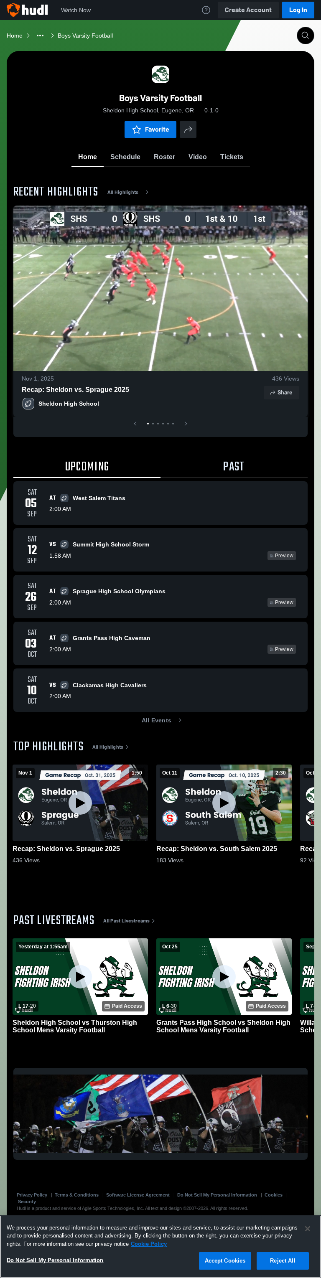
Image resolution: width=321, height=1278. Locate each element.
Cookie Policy (149, 1244)
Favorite (157, 129)
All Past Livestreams (126, 921)
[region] (160, 1246)
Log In (298, 9)
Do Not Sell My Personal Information (217, 1194)
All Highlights (123, 192)
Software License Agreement (138, 1194)
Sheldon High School (68, 403)
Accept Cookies (225, 1261)
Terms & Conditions (77, 1194)
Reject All (282, 1261)
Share (285, 392)
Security (27, 1201)
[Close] (307, 1229)
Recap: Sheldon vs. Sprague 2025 (75, 389)
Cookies (274, 1194)
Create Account (248, 9)
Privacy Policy (32, 1194)
